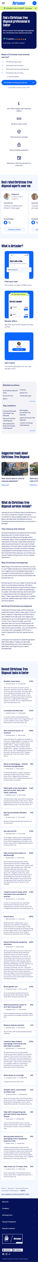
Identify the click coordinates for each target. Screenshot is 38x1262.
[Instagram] (6, 1254)
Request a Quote (14, 230)
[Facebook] (3, 1254)
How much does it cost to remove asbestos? (12, 479)
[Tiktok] (9, 1254)
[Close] (36, 8)
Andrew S (15, 194)
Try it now (28, 8)
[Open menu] (3, 3)
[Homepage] (18, 3)
